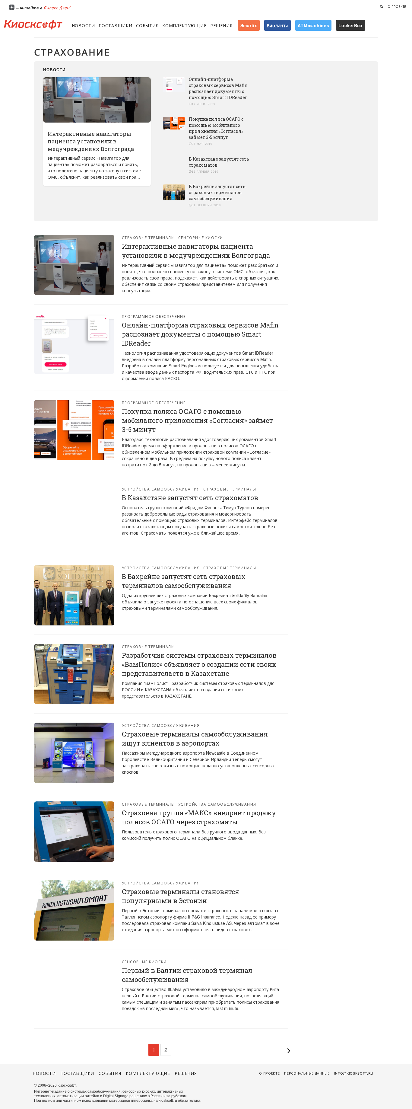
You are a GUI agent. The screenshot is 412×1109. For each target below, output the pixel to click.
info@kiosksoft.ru (353, 1073)
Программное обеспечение (153, 316)
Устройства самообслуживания (161, 488)
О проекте (397, 7)
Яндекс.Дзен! (57, 8)
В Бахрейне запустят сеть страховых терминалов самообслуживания (217, 192)
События (147, 25)
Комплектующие (184, 25)
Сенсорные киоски (200, 237)
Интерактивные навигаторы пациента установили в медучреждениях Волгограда (91, 141)
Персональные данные (307, 1073)
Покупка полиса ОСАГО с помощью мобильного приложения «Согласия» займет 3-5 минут (216, 128)
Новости (83, 25)
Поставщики (115, 25)
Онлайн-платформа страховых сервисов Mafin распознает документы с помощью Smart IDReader (218, 88)
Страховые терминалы (148, 237)
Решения (221, 25)
